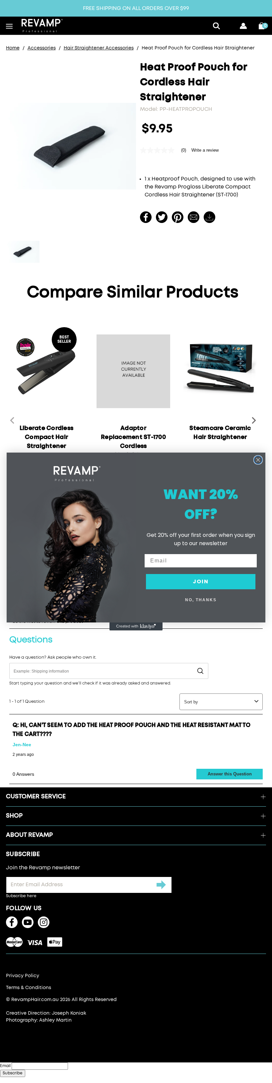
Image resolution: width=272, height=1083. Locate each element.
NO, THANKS (201, 600)
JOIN (201, 581)
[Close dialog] (258, 460)
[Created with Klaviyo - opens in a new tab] (136, 626)
